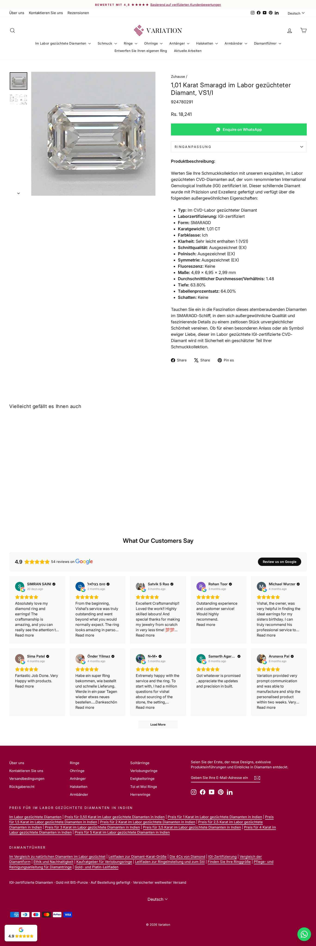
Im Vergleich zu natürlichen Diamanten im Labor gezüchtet (57, 856)
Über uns (16, 13)
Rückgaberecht (21, 786)
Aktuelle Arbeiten (187, 51)
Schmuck (105, 43)
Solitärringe (139, 763)
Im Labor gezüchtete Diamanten (61, 43)
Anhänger (177, 43)
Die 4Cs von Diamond (187, 856)
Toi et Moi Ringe (143, 786)
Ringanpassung (193, 147)
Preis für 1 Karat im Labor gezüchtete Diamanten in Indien (215, 817)
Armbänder (234, 43)
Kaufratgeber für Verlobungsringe (104, 861)
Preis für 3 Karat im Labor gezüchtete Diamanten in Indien (92, 827)
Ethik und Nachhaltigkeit (53, 861)
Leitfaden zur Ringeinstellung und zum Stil (170, 861)
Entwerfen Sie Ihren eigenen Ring (141, 51)
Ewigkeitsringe (142, 778)
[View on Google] (19, 586)
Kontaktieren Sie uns (46, 13)
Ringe (129, 43)
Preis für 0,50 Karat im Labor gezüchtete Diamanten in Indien (115, 817)
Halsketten (205, 43)
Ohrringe (151, 43)
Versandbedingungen (26, 778)
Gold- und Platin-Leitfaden (96, 867)
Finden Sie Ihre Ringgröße (229, 861)
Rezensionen (78, 13)
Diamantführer (266, 43)
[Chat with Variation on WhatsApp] (304, 934)
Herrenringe (140, 794)
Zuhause (178, 76)
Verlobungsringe (144, 771)
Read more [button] (24, 635)
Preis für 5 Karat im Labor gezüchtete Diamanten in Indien (122, 832)
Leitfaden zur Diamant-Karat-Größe (137, 856)
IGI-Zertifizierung (222, 856)
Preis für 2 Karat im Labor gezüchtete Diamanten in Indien (147, 822)
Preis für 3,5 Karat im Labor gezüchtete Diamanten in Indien (192, 827)
